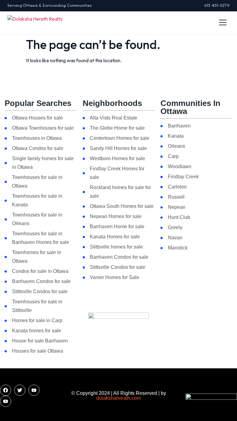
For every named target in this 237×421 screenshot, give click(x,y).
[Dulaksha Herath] (35, 22)
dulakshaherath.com (118, 398)
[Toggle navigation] (223, 22)
